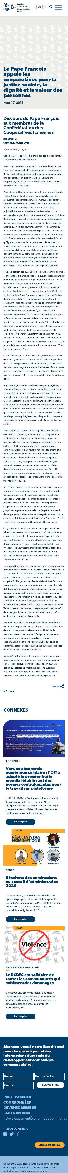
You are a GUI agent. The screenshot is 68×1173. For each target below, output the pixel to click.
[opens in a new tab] (34, 738)
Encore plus (20, 822)
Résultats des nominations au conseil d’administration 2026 (32, 882)
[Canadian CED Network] (16, 8)
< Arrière (8, 691)
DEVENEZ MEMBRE (19, 1108)
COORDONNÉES (17, 1102)
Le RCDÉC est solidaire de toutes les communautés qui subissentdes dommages (33, 979)
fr (44, 7)
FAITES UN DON (16, 1113)
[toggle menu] (58, 7)
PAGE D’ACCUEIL (17, 1097)
